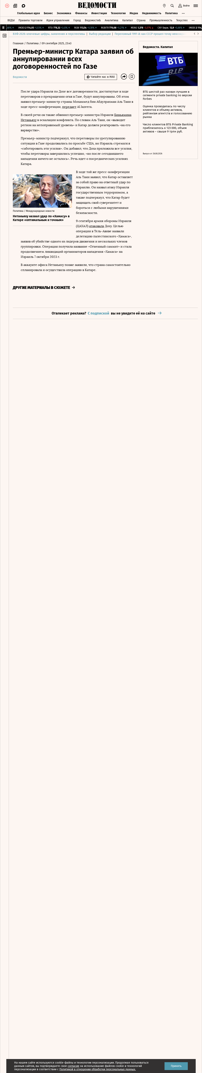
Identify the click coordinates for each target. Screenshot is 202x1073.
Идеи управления (57, 20)
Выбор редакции (100, 34)
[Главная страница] (97, 5)
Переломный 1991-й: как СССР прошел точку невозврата (151, 34)
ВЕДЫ (11, 20)
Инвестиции (99, 13)
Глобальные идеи (28, 13)
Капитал (127, 20)
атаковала (96, 226)
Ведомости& (93, 20)
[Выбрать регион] (164, 6)
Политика (171, 13)
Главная (18, 43)
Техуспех (182, 20)
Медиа (134, 13)
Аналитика (111, 20)
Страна (141, 20)
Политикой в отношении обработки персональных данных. (97, 1069)
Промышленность (161, 20)
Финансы (81, 13)
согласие (73, 1066)
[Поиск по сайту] (172, 6)
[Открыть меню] (196, 6)
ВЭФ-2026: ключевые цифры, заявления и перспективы (49, 34)
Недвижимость (151, 13)
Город (77, 20)
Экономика (64, 13)
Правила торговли (30, 20)
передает (69, 107)
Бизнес (48, 13)
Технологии (118, 13)
